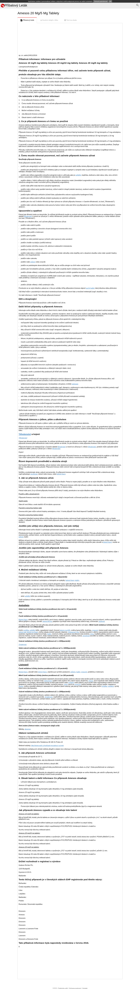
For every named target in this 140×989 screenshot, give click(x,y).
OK (110, 1)
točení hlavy (42, 672)
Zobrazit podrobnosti (100, 1)
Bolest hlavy (23, 619)
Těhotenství (25, 434)
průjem (32, 262)
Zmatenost (22, 644)
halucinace (48, 681)
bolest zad (22, 632)
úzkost (21, 537)
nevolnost (33, 474)
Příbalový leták (28, 20)
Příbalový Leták (15, 5)
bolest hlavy (61, 474)
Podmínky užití (63, 988)
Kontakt (85, 988)
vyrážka (26, 630)
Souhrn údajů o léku (50, 20)
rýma (92, 634)
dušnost (102, 621)
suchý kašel (90, 288)
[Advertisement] (8, 95)
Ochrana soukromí (75, 988)
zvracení (95, 630)
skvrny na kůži (65, 630)
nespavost (72, 632)
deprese (28, 729)
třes (77, 632)
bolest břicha (47, 621)
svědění (78, 175)
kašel (77, 580)
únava (91, 681)
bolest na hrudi (32, 632)
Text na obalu (71, 20)
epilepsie (75, 384)
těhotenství (28, 216)
